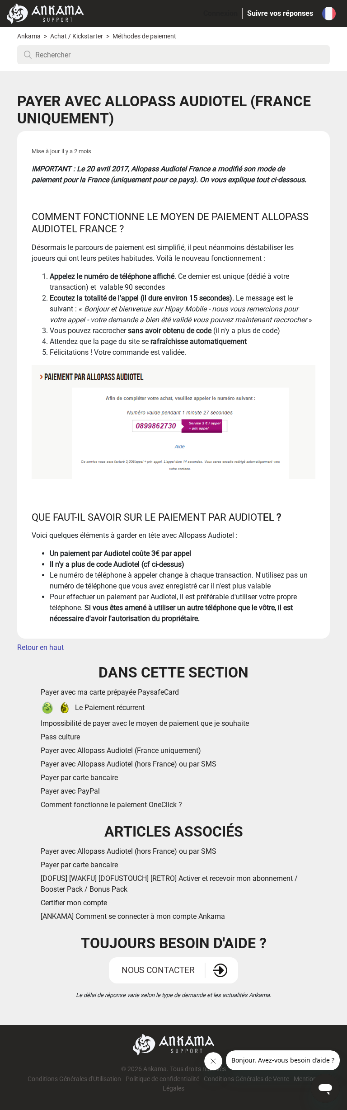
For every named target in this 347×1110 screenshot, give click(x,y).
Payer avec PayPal (70, 791)
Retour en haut (40, 647)
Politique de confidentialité (162, 1079)
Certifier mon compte (74, 902)
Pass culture (60, 737)
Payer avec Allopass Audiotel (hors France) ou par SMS (128, 764)
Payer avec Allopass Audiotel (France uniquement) (121, 750)
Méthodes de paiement (144, 36)
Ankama (29, 36)
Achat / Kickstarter (76, 36)
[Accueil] (45, 13)
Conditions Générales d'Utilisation (74, 1079)
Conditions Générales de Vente (246, 1079)
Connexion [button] (220, 13)
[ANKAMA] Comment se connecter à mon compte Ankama (133, 916)
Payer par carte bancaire (79, 777)
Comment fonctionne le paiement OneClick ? (111, 804)
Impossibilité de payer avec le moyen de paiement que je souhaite (145, 723)
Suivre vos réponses (280, 13)
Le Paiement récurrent (110, 707)
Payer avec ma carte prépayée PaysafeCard (110, 692)
